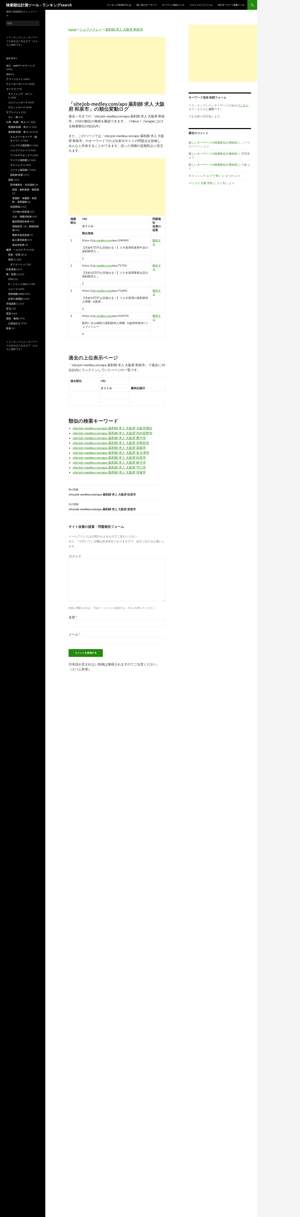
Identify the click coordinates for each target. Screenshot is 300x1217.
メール (74, 634)
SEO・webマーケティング (20, 65)
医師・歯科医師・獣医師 (25, 189)
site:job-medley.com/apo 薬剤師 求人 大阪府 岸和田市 (111, 443)
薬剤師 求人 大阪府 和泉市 (124, 29)
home (72, 29)
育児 (8, 308)
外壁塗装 (11, 269)
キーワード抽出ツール (173, 4)
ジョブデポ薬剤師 (20, 145)
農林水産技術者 (20, 234)
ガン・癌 (13, 117)
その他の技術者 (20, 211)
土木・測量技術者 (22, 216)
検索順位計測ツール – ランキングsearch (39, 5)
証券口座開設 (15, 298)
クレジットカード (18, 102)
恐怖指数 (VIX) (16, 293)
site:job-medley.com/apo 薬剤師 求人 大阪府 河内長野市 (112, 433)
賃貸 (8, 313)
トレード (13, 288)
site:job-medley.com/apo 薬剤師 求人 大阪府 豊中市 (109, 438)
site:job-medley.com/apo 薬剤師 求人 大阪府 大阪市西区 (112, 428)
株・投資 (11, 274)
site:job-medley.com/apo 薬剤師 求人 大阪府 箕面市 (102, 507)
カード (9, 88)
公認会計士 (14, 323)
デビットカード (16, 107)
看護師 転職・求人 (18, 126)
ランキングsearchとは (119, 4)
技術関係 (15, 206)
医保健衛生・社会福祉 (22, 184)
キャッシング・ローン (20, 93)
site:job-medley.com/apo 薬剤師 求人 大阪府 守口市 (109, 467)
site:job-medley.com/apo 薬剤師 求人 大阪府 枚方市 (109, 462)
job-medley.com (102, 240)
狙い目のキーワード (147, 4)
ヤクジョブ (16, 165)
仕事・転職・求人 (16, 122)
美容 (10, 259)
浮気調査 (11, 303)
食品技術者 (18, 244)
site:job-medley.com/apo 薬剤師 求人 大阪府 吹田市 (109, 457)
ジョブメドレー (90, 29)
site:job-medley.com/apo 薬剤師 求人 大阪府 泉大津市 (111, 453)
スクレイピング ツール (201, 4)
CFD (10, 279)
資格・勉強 (12, 318)
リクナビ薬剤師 (18, 169)
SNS (8, 74)
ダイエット (16, 264)
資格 (10, 179)
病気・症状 (14, 254)
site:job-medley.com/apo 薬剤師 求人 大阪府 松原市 (102, 492)
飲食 (8, 328)
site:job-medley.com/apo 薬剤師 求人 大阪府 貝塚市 (109, 472)
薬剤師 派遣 (16, 174)
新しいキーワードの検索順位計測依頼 (213, 142)
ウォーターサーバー (17, 84)
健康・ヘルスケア (16, 249)
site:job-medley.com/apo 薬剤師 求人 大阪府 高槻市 (109, 448)
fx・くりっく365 (17, 284)
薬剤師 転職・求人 (18, 131)
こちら (22, 41)
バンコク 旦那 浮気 (201, 183)
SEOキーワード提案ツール (231, 4)
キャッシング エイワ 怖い (205, 175)
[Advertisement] (117, 65)
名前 (73, 617)
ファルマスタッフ (20, 155)
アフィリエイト (14, 79)
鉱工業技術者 (19, 239)
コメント (75, 556)
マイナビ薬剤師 (18, 160)
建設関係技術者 (20, 221)
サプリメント (13, 112)
